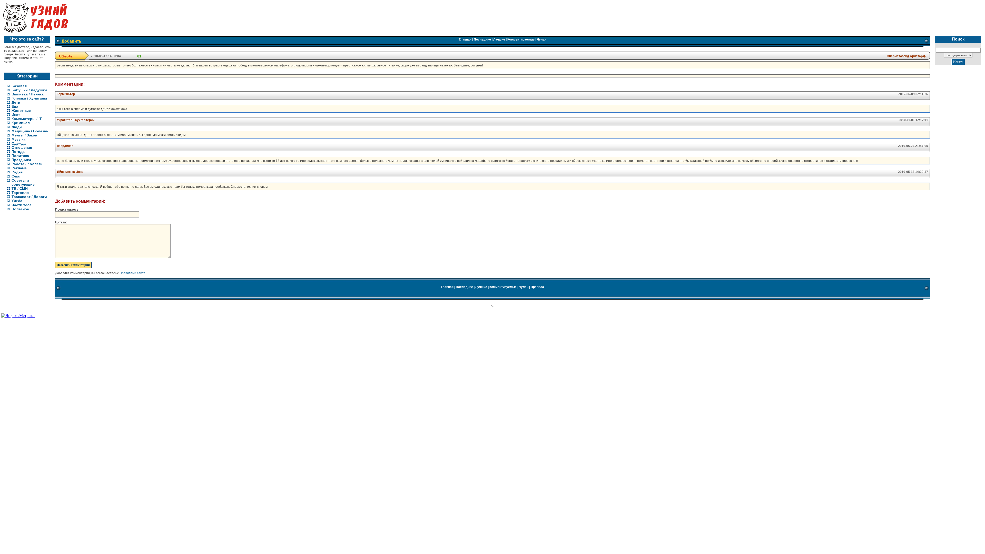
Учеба (17, 201)
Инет (16, 115)
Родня (17, 172)
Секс (16, 176)
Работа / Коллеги (27, 164)
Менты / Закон (24, 135)
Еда (15, 106)
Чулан (541, 39)
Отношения (22, 147)
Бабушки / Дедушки (29, 90)
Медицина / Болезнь (30, 131)
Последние (482, 39)
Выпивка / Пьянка (28, 94)
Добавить (72, 41)
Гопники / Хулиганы (29, 98)
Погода (18, 152)
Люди (17, 127)
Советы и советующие (23, 182)
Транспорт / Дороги (29, 197)
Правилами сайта (132, 273)
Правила (537, 287)
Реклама (19, 168)
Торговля (20, 193)
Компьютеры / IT (27, 119)
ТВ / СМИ (20, 188)
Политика (20, 156)
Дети (16, 102)
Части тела (22, 205)
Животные (21, 110)
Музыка (18, 139)
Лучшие (499, 39)
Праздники (21, 160)
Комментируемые (521, 39)
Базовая (19, 86)
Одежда (19, 143)
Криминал (21, 123)
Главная (465, 39)
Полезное (20, 209)
